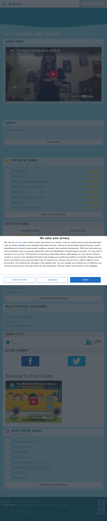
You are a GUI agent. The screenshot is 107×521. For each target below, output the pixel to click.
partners (18, 242)
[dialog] (53, 260)
